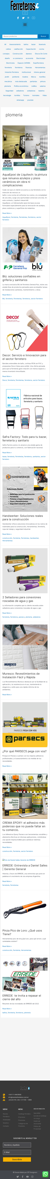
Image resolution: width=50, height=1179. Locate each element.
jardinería (15, 77)
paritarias (33, 81)
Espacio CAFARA (24, 63)
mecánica (8, 81)
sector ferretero (37, 299)
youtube (30, 100)
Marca (33, 77)
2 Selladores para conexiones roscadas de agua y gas (21, 599)
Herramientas (40, 67)
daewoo (29, 54)
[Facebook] (18, 17)
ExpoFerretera (38, 63)
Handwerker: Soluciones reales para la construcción (22, 517)
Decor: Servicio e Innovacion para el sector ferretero (24, 357)
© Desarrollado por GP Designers (25, 1172)
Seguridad (9, 91)
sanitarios (36, 456)
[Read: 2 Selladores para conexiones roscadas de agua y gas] (25, 571)
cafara (8, 49)
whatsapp (20, 100)
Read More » (7, 213)
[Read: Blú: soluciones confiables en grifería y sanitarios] (25, 250)
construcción (7, 538)
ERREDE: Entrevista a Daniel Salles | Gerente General (24, 867)
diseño (7, 58)
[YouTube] (34, 17)
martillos (42, 77)
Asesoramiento (15, 44)
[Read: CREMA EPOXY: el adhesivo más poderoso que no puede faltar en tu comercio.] (25, 796)
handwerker (34, 538)
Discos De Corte (41, 54)
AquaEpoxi (6, 217)
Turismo (26, 95)
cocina (41, 49)
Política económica (21, 86)
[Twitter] (23, 17)
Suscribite (17, 1159)
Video (45, 95)
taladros (41, 91)
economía (29, 58)
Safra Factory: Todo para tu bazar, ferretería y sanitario (24, 438)
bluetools (42, 44)
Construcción (18, 54)
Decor (4, 380)
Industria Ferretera (12, 72)
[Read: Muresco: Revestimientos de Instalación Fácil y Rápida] (25, 647)
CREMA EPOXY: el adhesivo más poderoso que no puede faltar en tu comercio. (23, 826)
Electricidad (40, 58)
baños (26, 44)
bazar (33, 44)
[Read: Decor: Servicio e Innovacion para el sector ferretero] (25, 329)
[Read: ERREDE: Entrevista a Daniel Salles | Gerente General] (18, 860)
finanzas (29, 67)
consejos (6, 54)
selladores (20, 91)
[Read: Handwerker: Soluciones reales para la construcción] (25, 489)
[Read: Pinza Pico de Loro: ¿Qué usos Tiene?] (25, 909)
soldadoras (31, 91)
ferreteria (8, 67)
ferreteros (18, 67)
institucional (26, 72)
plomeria (7, 86)
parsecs (22, 617)
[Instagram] (28, 17)
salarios (43, 86)
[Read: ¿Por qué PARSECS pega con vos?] (25, 725)
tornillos (17, 95)
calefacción (18, 49)
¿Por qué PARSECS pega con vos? (24, 751)
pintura (42, 81)
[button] (25, 24)
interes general (39, 72)
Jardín (7, 77)
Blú (3, 299)
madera (25, 77)
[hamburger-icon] (25, 13)
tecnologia (7, 95)
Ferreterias (23, 217)
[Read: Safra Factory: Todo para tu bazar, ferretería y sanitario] (25, 410)
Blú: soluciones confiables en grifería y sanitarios (21, 278)
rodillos (34, 86)
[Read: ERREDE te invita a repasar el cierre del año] (25, 974)
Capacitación (31, 49)
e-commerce (18, 58)
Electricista (10, 63)
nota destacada (21, 81)
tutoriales (35, 95)
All (5, 44)
